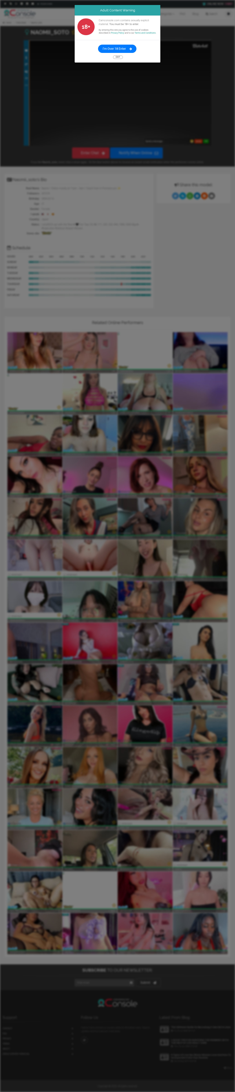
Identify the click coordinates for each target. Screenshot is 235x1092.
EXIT (118, 57)
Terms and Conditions (145, 33)
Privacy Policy (117, 33)
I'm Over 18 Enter (114, 48)
